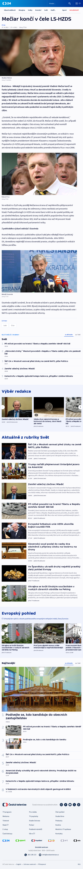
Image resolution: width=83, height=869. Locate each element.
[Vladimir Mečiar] (41, 52)
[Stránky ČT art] (64, 840)
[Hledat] (69, 3)
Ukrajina (22, 10)
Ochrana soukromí (30, 864)
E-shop (5, 829)
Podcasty (58, 820)
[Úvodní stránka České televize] (15, 804)
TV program (7, 812)
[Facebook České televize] (65, 804)
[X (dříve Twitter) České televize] (74, 804)
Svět (46, 10)
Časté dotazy (7, 833)
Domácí (38, 10)
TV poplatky (33, 816)
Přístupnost (42, 864)
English (18, 864)
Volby (30, 10)
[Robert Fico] (39, 174)
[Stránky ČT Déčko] (51, 840)
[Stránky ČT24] (6, 840)
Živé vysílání (59, 812)
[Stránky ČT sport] (20, 840)
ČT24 (3, 25)
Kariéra (58, 825)
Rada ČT (6, 825)
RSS (79, 864)
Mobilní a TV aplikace (63, 829)
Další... (53, 10)
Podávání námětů (35, 829)
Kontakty (58, 833)
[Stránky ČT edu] (77, 840)
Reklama (6, 816)
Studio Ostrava (34, 820)
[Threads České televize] (78, 804)
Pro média (33, 812)
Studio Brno (59, 816)
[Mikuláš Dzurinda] (39, 271)
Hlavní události (10, 10)
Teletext (6, 820)
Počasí (31, 825)
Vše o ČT (32, 833)
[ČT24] (7, 3)
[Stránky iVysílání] (37, 840)
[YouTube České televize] (70, 804)
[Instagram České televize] (61, 804)
